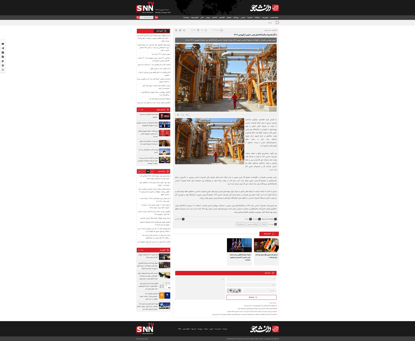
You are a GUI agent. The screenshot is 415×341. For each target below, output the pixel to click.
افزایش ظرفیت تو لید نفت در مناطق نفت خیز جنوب (153, 102)
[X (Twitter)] (2, 69)
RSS (179, 329)
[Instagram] (2, 52)
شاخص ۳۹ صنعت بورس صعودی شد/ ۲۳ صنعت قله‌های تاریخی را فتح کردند (153, 59)
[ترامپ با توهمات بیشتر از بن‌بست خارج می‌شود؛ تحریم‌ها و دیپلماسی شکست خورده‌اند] (164, 160)
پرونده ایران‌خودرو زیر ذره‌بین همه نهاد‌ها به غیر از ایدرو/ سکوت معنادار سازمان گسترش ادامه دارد (147, 307)
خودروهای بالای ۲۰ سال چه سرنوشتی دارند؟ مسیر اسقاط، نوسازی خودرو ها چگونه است (153, 230)
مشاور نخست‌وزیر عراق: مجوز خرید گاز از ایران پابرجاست (266, 256)
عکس (202, 17)
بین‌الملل (236, 17)
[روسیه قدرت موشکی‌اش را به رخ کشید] (164, 151)
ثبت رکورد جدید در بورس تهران (159, 68)
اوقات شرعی (186, 329)
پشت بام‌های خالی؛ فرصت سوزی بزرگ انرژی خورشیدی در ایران (156, 87)
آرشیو (211, 329)
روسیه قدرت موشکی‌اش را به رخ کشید (148, 151)
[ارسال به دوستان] (184, 30)
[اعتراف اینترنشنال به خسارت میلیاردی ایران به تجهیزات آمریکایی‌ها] (164, 125)
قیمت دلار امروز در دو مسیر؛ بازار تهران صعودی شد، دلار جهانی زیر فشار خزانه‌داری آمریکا (153, 243)
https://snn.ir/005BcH (268, 219)
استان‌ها (250, 17)
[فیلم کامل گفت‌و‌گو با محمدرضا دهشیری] (164, 116)
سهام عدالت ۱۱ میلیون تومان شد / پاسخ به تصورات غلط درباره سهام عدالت (155, 206)
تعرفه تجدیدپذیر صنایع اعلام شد (159, 99)
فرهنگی (229, 17)
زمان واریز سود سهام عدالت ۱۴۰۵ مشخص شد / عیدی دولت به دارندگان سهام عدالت (154, 177)
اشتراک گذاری (178, 219)
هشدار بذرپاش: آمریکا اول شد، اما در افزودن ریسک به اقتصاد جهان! (153, 80)
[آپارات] (2, 65)
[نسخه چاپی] (176, 30)
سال (140, 171)
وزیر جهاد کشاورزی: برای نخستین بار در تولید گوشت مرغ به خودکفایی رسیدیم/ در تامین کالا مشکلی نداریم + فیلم (245, 23)
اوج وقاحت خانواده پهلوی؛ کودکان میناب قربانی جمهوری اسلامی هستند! (147, 134)
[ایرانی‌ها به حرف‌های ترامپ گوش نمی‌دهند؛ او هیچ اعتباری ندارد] (164, 143)
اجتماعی (214, 17)
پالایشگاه (264, 224)
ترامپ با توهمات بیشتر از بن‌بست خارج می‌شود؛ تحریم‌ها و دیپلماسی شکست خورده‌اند (147, 161)
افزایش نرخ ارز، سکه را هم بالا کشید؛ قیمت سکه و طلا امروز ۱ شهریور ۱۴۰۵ (153, 213)
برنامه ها (186, 17)
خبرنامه (206, 329)
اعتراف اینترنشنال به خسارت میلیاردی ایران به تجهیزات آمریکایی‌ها (147, 124)
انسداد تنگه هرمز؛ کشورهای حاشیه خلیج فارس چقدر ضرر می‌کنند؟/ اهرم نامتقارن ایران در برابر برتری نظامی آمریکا (147, 276)
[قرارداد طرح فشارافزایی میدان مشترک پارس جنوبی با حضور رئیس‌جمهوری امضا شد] (239, 245)
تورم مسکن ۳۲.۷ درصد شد (160, 54)
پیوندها (200, 329)
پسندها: (247, 219)
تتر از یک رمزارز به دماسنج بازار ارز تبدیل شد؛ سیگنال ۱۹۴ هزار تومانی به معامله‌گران (155, 236)
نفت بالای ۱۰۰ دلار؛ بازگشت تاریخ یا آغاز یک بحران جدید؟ (147, 256)
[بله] (2, 56)
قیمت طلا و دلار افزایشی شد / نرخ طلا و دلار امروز (153, 64)
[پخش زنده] (156, 17)
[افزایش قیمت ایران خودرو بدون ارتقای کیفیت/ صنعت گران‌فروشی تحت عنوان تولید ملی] (164, 285)
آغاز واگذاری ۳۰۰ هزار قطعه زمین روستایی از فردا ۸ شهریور (153, 74)
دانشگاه (257, 17)
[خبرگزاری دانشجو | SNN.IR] (264, 7)
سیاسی (243, 17)
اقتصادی (222, 17)
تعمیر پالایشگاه (240, 224)
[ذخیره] (180, 30)
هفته (148, 171)
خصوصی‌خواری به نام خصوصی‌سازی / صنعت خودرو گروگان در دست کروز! (148, 296)
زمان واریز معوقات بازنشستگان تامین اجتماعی (154, 218)
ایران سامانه (138, 339)
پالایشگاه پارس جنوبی (253, 224)
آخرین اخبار (159, 31)
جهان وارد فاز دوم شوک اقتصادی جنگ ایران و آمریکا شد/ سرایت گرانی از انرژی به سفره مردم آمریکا (147, 266)
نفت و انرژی (267, 30)
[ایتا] (2, 61)
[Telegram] (2, 48)
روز (152, 171)
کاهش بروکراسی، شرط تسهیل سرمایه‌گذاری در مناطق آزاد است (155, 93)
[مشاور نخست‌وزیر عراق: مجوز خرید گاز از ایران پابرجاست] (266, 245)
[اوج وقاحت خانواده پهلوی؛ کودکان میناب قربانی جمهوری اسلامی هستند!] (164, 133)
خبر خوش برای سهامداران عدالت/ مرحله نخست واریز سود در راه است (154, 200)
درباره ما (225, 329)
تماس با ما (218, 329)
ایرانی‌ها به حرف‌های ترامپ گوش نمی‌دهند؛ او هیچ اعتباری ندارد (148, 142)
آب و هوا (194, 329)
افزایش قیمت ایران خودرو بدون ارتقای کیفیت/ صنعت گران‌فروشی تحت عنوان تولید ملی (148, 286)
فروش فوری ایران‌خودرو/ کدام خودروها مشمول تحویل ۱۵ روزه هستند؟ (154, 223)
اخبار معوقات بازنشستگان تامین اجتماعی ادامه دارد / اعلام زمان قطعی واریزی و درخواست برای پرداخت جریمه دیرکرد (153, 38)
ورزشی (208, 17)
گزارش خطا (255, 219)
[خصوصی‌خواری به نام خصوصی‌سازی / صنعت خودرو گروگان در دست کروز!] (164, 295)
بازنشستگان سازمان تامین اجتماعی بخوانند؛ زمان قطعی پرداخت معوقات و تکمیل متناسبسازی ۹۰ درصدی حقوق (153, 192)
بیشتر (140, 110)
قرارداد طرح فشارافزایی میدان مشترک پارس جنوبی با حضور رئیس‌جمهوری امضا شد (240, 257)
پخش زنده (265, 17)
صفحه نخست (274, 17)
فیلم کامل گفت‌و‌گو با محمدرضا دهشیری (148, 115)
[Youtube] (2, 43)
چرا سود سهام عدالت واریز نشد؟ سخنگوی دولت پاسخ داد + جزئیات (154, 184)
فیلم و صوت (194, 17)
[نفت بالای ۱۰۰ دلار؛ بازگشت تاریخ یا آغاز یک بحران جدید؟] (164, 256)
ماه (144, 171)
